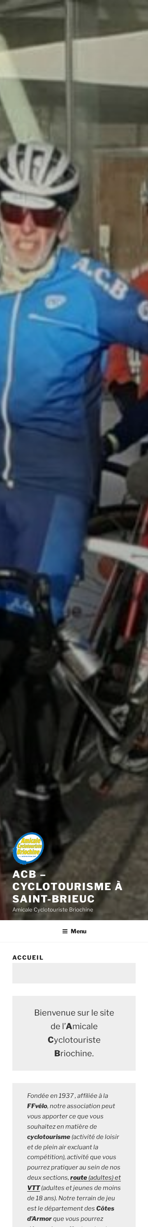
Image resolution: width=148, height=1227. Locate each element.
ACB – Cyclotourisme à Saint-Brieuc (67, 886)
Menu (78, 931)
